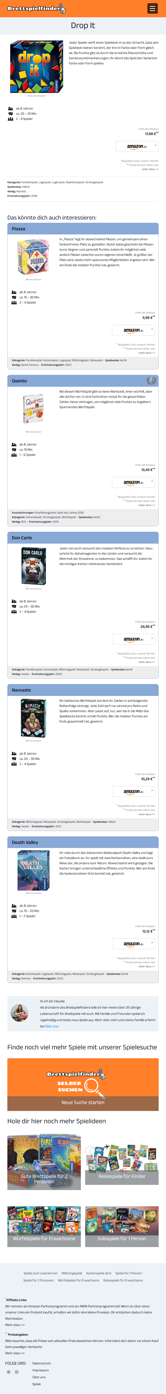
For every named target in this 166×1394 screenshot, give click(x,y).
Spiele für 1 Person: (128, 1273)
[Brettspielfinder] (36, 8)
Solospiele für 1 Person (122, 1238)
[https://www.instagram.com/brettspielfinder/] (16, 1372)
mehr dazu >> (150, 169)
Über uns (51, 1026)
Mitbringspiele (72, 1273)
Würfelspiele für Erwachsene (44, 1238)
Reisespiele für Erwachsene (123, 1280)
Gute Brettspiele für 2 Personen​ (44, 1178)
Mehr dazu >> (15, 1325)
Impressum (40, 1370)
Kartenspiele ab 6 (98, 1273)
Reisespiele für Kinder (122, 1176)
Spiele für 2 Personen (38, 1280)
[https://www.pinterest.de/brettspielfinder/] (8, 1372)
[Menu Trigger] (152, 8)
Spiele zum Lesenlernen (41, 1273)
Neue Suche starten (83, 1102)
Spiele (36, 1384)
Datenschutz (41, 1363)
